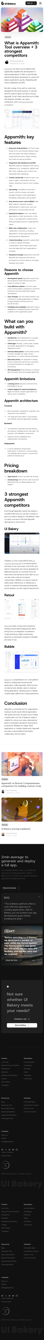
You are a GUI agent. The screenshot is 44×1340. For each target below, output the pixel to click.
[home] (8, 3)
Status (26, 1072)
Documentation (29, 1062)
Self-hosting (5, 1082)
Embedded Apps (29, 1102)
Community (28, 1079)
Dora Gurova (18, 61)
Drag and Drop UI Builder (10, 1065)
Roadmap (27, 1069)
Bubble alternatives (8, 1112)
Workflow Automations (9, 1075)
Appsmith (7, 69)
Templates (5, 1085)
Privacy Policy (6, 1155)
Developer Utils (6, 1105)
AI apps (4, 1079)
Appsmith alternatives (9, 1115)
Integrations (5, 1069)
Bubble (7, 680)
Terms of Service (7, 1152)
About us (4, 1135)
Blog (3, 1102)
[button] (40, 3)
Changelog (28, 1065)
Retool (6, 626)
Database (4, 1072)
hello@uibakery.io (7, 1141)
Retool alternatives (7, 1108)
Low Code (5, 1062)
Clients (3, 1138)
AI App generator (7, 1118)
